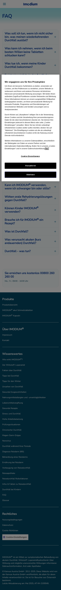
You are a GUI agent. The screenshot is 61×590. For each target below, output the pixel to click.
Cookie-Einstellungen (30, 156)
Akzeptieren (30, 166)
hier (47, 148)
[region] (31, 128)
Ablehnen (30, 175)
